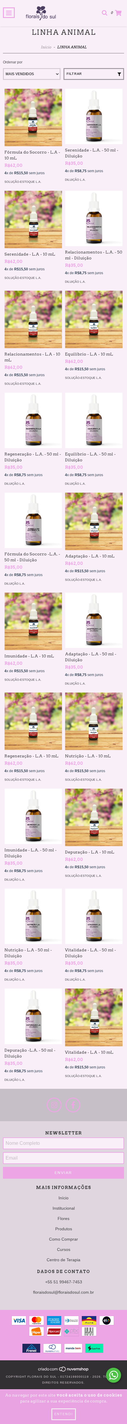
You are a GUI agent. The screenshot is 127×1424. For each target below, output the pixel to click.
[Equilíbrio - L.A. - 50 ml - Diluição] (94, 420)
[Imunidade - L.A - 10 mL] (33, 621)
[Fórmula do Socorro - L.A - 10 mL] (33, 117)
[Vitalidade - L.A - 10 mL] (94, 1017)
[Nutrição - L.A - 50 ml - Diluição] (33, 916)
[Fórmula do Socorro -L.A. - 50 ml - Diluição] (33, 520)
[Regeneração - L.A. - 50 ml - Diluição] (33, 420)
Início (46, 47)
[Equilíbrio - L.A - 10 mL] (94, 319)
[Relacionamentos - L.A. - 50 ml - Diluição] (94, 218)
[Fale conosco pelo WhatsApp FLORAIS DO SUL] (113, 1375)
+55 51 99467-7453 (63, 1282)
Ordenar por (12, 62)
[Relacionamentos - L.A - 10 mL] (33, 319)
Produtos (63, 1228)
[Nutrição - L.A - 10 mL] (94, 721)
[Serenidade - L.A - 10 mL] (33, 219)
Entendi (63, 1414)
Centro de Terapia (63, 1259)
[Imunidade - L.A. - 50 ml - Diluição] (33, 816)
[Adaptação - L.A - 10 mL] (94, 521)
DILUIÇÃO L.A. (75, 179)
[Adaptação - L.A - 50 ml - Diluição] (94, 620)
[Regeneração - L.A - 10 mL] (33, 721)
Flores (63, 1218)
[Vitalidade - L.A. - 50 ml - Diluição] (94, 916)
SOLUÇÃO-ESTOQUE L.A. (22, 181)
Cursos (63, 1249)
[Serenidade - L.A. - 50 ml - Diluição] (94, 116)
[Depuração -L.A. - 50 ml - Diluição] (33, 1016)
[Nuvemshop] (63, 1370)
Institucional (64, 1208)
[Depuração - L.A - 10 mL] (94, 817)
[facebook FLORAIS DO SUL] (73, 1105)
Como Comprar (63, 1239)
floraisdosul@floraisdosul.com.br (63, 1292)
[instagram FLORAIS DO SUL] (54, 1105)
